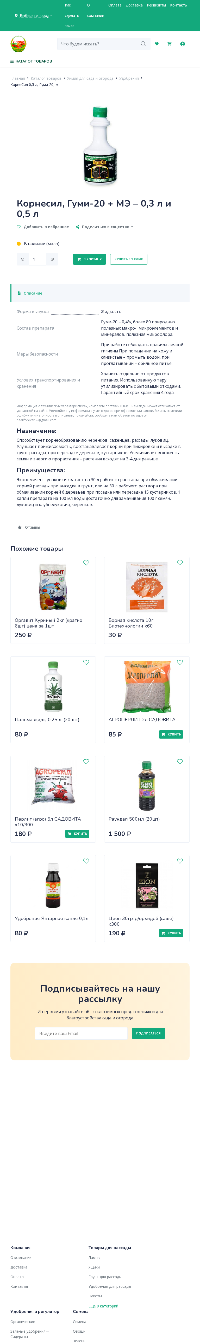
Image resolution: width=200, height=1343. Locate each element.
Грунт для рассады (105, 1276)
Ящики (94, 1267)
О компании (95, 10)
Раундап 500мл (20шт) (134, 819)
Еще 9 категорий (103, 1306)
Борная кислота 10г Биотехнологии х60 (131, 623)
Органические (22, 1321)
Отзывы (32, 527)
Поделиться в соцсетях (105, 226)
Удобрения (129, 78)
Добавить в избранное (46, 226)
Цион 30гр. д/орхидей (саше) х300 (141, 921)
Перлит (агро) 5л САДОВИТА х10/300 (48, 822)
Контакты (179, 5)
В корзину (92, 259)
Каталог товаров (46, 78)
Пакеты (95, 1295)
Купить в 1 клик (129, 259)
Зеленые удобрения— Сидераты (29, 1334)
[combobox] (97, 44)
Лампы (94, 1257)
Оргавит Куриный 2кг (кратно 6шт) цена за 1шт (48, 623)
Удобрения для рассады (110, 1286)
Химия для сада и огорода (90, 78)
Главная (17, 78)
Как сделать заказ (72, 15)
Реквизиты (156, 5)
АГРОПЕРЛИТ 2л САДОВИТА (142, 720)
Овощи (79, 1331)
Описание (32, 293)
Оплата (115, 5)
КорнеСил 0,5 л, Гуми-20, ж (34, 84)
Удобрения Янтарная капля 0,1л (52, 918)
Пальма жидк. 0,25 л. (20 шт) (47, 720)
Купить (174, 734)
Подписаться (148, 1033)
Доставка (134, 5)
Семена (79, 1321)
